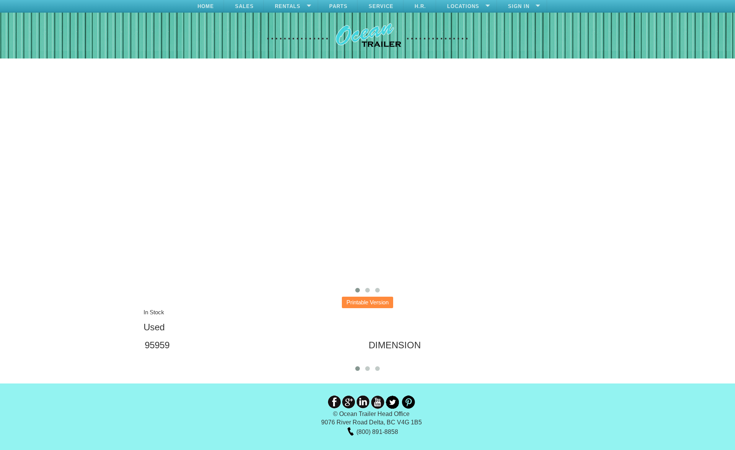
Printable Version (367, 302)
